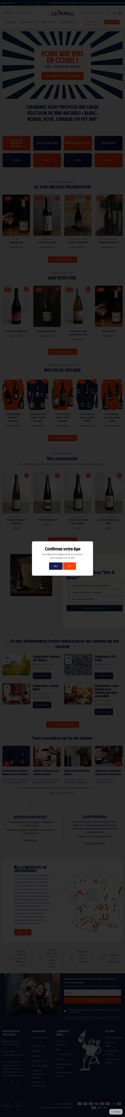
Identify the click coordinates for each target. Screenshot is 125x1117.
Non (56, 566)
